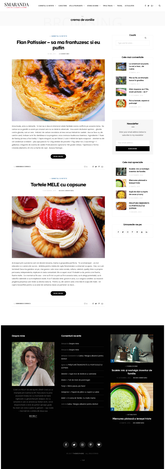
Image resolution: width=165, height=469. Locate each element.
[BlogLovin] (99, 445)
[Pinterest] (99, 167)
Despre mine (74, 343)
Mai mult (33, 416)
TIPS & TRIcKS (107, 6)
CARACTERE (62, 6)
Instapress (65, 392)
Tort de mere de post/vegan (79, 380)
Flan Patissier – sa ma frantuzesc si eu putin (58, 45)
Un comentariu (138, 423)
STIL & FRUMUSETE (75, 6)
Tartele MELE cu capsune (58, 184)
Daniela (64, 374)
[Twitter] (74, 445)
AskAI (63, 398)
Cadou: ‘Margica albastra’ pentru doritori (82, 404)
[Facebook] (66, 445)
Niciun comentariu (66, 190)
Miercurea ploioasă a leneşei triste (132, 418)
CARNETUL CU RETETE (46, 6)
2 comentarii (64, 54)
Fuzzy (63, 386)
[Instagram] (82, 445)
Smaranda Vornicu (23, 166)
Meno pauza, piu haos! (76, 386)
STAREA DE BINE (92, 6)
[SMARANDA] (17, 6)
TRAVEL (119, 6)
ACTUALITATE (129, 6)
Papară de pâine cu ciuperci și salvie (85, 392)
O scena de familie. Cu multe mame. (82, 398)
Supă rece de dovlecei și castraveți (82, 374)
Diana (63, 380)
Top (83, 460)
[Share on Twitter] (96, 167)
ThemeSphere (78, 454)
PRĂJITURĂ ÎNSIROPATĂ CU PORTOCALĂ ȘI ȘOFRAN (139, 206)
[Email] (102, 167)
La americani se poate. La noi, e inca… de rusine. (139, 66)
